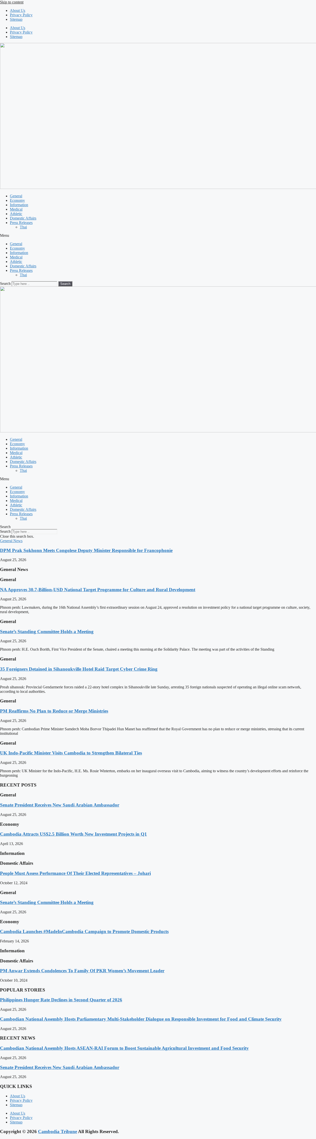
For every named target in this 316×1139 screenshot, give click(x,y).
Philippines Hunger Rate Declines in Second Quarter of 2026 (61, 999)
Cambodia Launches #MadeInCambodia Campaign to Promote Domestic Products (84, 931)
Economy (17, 200)
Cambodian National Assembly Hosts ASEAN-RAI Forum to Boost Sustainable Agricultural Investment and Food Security (124, 1048)
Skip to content (11, 2)
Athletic (16, 214)
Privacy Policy (21, 15)
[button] (158, 235)
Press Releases (21, 222)
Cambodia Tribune (57, 1131)
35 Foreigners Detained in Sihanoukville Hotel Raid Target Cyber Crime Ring (79, 669)
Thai (23, 227)
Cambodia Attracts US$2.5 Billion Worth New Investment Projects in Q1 (73, 834)
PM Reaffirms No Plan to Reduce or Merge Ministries (54, 711)
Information (19, 205)
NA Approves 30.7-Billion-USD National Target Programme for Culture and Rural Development (97, 589)
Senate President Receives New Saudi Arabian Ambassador (59, 805)
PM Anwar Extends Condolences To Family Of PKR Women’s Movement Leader (82, 970)
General (16, 196)
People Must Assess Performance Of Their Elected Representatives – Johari (75, 873)
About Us (17, 10)
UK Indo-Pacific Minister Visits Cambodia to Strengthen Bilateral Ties (71, 752)
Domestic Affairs (23, 218)
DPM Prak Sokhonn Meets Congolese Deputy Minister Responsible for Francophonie (86, 550)
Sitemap (16, 19)
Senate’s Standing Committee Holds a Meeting (47, 631)
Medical (16, 209)
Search (5, 283)
